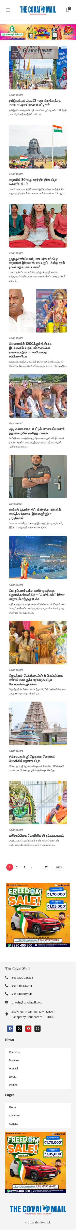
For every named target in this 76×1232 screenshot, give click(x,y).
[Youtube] (28, 1029)
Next (59, 867)
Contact (13, 1123)
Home (12, 1107)
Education (14, 1052)
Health (12, 1076)
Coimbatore (16, 94)
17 (46, 867)
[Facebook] (10, 1029)
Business (14, 1060)
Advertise (14, 1115)
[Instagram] (37, 1029)
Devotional (15, 423)
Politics (13, 1084)
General (13, 1068)
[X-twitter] (19, 1029)
